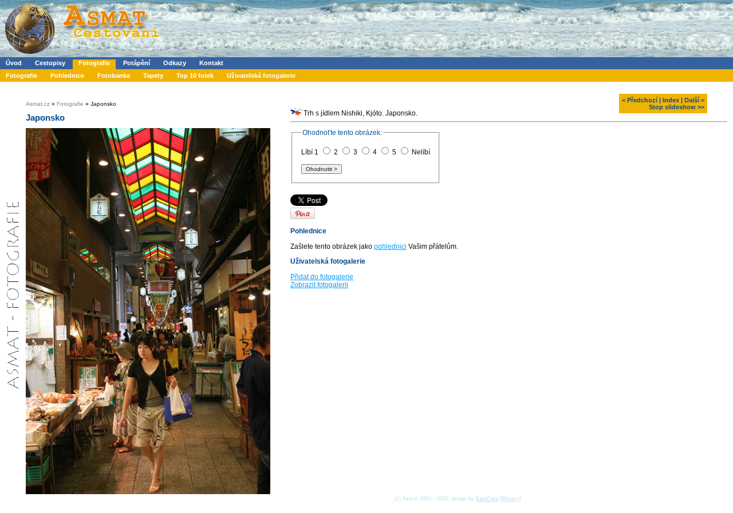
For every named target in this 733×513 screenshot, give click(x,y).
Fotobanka (113, 75)
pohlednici (390, 246)
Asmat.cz (38, 104)
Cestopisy (50, 62)
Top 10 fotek (195, 75)
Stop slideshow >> (676, 107)
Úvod (14, 62)
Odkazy (174, 62)
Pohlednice (67, 75)
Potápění (136, 62)
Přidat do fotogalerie (321, 277)
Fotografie (94, 62)
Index (671, 100)
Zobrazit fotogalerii (319, 285)
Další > (694, 100)
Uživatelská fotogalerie (261, 75)
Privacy (510, 499)
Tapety (153, 75)
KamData (487, 499)
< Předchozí (639, 100)
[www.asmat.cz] (81, 55)
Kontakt (211, 62)
